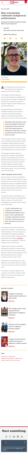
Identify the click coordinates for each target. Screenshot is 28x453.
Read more (11, 301)
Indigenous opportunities (7, 358)
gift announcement (15, 360)
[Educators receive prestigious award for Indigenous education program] (4, 327)
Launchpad (20, 238)
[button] (5, 38)
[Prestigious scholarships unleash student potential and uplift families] (4, 296)
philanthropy (12, 356)
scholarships (4, 356)
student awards (5, 360)
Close (24, 443)
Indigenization (19, 358)
